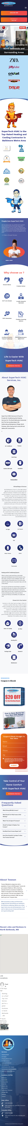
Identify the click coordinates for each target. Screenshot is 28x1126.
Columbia (4, 1084)
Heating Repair (5, 1054)
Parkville (4, 1094)
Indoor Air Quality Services (8, 1071)
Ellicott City (4, 1086)
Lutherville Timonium (7, 1090)
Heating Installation (6, 1063)
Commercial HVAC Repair (8, 1067)
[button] (3, 260)
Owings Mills (5, 1092)
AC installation (5, 1065)
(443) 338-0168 (14, 12)
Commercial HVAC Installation (9, 1069)
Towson (4, 1096)
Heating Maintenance (7, 1058)
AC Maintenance (6, 1060)
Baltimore (4, 1077)
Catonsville (4, 1079)
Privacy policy (20, 1123)
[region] (14, 238)
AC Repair (4, 1056)
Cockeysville (5, 1082)
